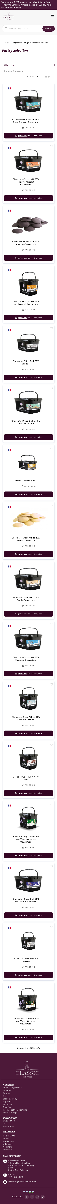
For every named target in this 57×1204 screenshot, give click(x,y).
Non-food (7, 1107)
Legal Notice (9, 1120)
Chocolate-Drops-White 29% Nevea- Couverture (26, 539)
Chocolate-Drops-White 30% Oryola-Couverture (26, 599)
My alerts (7, 1149)
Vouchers (7, 1147)
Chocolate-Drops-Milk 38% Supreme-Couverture (26, 658)
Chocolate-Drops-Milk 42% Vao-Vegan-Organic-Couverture (26, 1021)
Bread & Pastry (10, 1099)
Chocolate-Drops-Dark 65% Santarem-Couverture (25, 900)
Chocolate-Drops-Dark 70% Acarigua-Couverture (25, 243)
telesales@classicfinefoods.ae (22, 1181)
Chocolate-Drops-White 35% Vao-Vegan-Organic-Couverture (26, 839)
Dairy (5, 1096)
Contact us (8, 1126)
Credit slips (8, 1141)
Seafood (7, 1090)
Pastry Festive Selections (15, 1110)
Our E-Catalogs (10, 1112)
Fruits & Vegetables (12, 1087)
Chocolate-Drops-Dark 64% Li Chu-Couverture (25, 422)
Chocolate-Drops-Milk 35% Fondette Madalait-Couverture (26, 182)
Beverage (7, 1104)
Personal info (9, 1136)
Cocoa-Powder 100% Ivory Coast (26, 778)
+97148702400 (15, 1177)
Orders (6, 1138)
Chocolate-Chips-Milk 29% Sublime (26, 960)
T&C (5, 1123)
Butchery (7, 1093)
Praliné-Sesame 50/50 (25, 480)
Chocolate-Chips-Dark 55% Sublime (26, 362)
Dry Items (7, 1101)
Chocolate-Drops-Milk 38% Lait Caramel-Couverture (26, 302)
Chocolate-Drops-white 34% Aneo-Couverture (26, 718)
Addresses (8, 1144)
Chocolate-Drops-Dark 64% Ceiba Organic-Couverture (25, 120)
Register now (21, 136)
